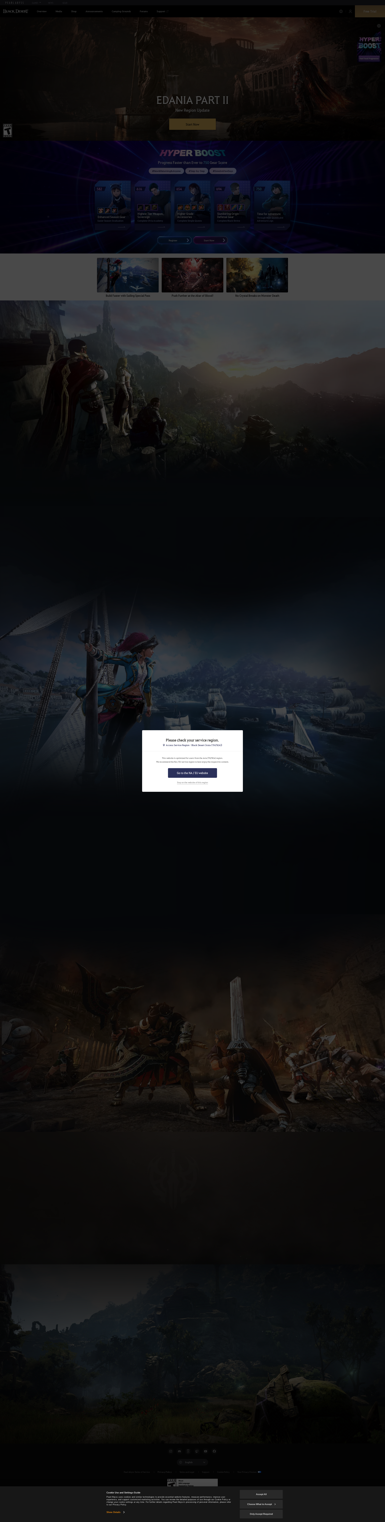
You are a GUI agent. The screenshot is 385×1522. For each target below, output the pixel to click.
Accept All (261, 1494)
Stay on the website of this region (192, 782)
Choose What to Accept (259, 1504)
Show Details (113, 1512)
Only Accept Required (261, 1514)
